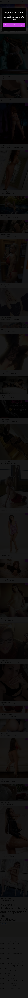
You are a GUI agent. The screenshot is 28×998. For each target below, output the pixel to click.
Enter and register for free (14, 25)
